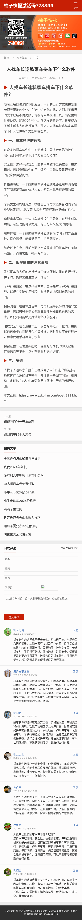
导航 (76, 5)
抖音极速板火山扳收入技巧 (22, 517)
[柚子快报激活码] (41, 32)
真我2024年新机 (15, 467)
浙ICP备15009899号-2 (46, 914)
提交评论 (14, 617)
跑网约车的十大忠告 (17, 434)
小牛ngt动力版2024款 (19, 492)
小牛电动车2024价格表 (20, 501)
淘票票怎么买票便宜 (17, 534)
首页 (6, 57)
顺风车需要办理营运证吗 (20, 526)
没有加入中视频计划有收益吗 (23, 475)
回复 (75, 630)
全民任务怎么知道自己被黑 (22, 458)
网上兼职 (21, 57)
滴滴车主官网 (13, 509)
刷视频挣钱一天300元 (19, 422)
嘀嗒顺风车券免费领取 (19, 484)
